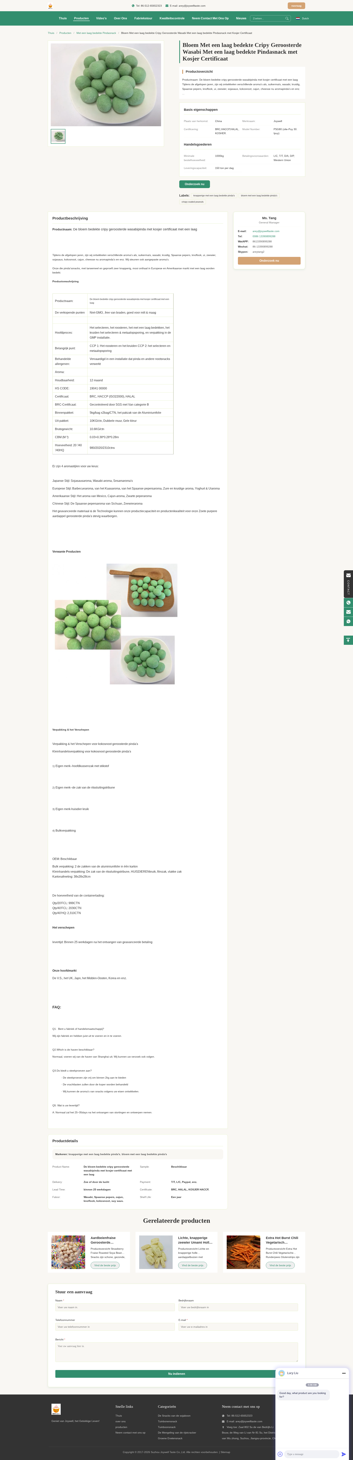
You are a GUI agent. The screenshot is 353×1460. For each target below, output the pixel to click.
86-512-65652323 (151, 5)
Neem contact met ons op (210, 18)
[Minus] (344, 1373)
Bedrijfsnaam (186, 1300)
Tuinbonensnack (167, 1421)
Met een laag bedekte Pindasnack (96, 32)
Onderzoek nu (194, 184)
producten (121, 1427)
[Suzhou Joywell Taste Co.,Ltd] (50, 6)
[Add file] (280, 1454)
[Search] (287, 18)
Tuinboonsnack (167, 1427)
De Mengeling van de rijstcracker (177, 1432)
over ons (120, 1421)
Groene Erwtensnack (170, 1438)
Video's (101, 18)
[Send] (344, 1454)
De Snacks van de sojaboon (174, 1415)
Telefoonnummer (65, 1319)
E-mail (183, 1319)
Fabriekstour (143, 18)
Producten (81, 18)
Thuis (63, 18)
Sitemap (225, 1452)
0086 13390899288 (264, 236)
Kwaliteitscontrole (172, 18)
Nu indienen (176, 1373)
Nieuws (241, 18)
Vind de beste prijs (105, 1265)
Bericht (60, 1339)
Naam (59, 1300)
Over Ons (120, 18)
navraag (296, 5)
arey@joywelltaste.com (192, 5)
